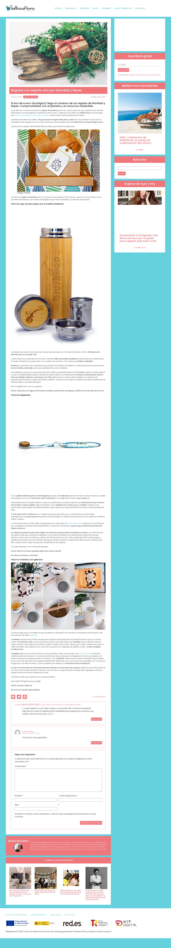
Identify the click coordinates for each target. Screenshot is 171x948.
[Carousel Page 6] (144, 247)
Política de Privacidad (16, 914)
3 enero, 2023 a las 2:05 (30, 704)
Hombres (106, 8)
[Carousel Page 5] (142, 247)
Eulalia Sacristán (98, 97)
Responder (96, 719)
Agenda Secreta (30, 97)
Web (17, 804)
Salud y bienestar (123, 8)
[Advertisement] (139, 35)
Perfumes (84, 8)
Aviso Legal (55, 914)
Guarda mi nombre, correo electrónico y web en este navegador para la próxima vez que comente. (55, 815)
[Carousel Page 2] (138, 149)
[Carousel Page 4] (142, 149)
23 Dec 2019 (16, 97)
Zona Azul (140, 8)
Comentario (21, 766)
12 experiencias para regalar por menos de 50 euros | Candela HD (45, 704)
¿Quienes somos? (38, 914)
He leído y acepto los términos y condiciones (140, 75)
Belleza (58, 8)
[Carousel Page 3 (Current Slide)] (140, 149)
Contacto (69, 914)
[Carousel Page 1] (136, 149)
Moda (95, 8)
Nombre (19, 795)
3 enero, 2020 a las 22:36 (30, 733)
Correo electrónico (68, 795)
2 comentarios (99, 696)
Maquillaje (71, 8)
